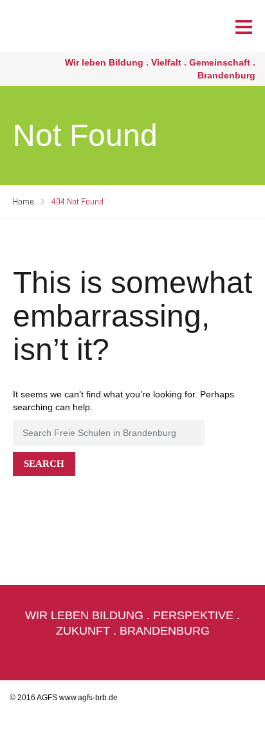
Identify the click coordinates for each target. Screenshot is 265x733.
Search (44, 463)
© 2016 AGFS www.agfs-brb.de (64, 697)
